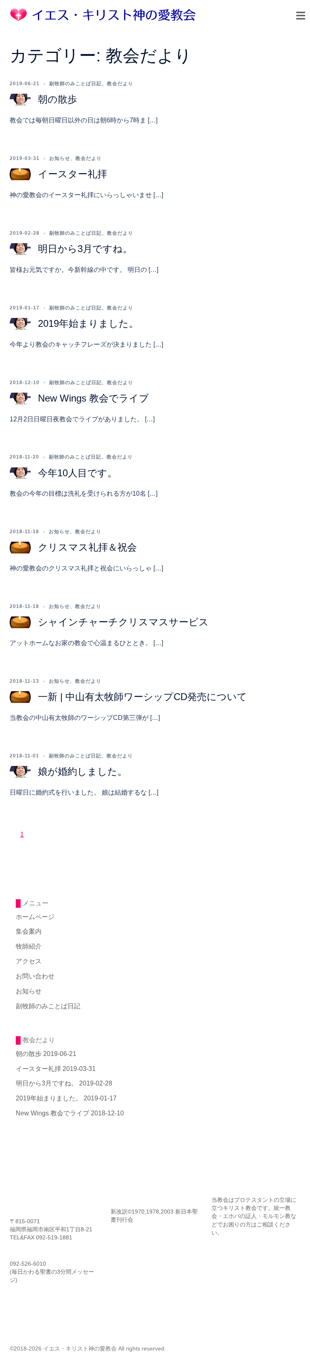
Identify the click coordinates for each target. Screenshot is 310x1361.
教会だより (120, 83)
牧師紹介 (29, 946)
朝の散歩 (57, 99)
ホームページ (35, 916)
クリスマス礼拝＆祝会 (87, 547)
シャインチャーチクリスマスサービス (123, 621)
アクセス (29, 961)
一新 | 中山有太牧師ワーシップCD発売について (142, 696)
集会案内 (29, 931)
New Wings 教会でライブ (93, 398)
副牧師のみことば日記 (75, 83)
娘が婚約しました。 (82, 771)
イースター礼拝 (72, 173)
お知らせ (59, 158)
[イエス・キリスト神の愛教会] (104, 14)
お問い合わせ (35, 976)
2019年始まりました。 (88, 323)
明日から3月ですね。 (85, 248)
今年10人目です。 (77, 472)
